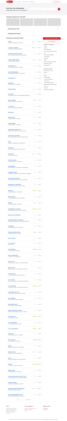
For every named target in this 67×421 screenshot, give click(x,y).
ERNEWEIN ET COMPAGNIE (14, 184)
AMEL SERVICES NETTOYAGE (15, 310)
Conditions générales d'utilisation (11, 408)
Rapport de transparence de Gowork (30, 408)
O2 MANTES (11, 226)
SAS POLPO (11, 94)
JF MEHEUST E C (12, 66)
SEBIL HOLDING (12, 100)
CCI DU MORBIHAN (12, 322)
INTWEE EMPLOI (12, 89)
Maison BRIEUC (11, 238)
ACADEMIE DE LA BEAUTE (14, 209)
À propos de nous (31, 1)
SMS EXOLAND (11, 196)
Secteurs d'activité (25, 1)
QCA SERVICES (11, 298)
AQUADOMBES (11, 166)
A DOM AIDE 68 (11, 273)
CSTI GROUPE (11, 280)
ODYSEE (10, 364)
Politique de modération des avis (11, 409)
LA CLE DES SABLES (13, 328)
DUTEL (9, 358)
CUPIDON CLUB (11, 316)
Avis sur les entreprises (18, 1)
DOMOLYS (10, 190)
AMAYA (9, 346)
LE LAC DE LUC (11, 243)
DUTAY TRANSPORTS (13, 255)
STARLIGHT (11, 333)
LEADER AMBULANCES (13, 60)
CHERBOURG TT (12, 78)
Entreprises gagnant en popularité (15, 17)
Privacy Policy (47, 419)
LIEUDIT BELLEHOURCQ (14, 135)
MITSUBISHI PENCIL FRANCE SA (15, 220)
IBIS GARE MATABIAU (13, 72)
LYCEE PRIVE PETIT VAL (14, 292)
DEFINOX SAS (11, 370)
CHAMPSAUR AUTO (12, 172)
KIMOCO (10, 203)
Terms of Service (53, 419)
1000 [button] (29, 399)
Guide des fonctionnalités (29, 409)
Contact (26, 410)
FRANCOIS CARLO (12, 382)
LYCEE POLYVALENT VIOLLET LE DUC (17, 376)
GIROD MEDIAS (11, 123)
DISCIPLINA (11, 112)
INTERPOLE (11, 148)
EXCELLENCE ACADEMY (14, 178)
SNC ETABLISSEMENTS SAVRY (15, 394)
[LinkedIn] (47, 408)
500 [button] (27, 399)
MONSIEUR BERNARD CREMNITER (16, 388)
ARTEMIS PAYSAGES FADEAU (15, 53)
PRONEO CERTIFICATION (14, 232)
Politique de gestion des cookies (11, 410)
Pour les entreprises (56, 1)
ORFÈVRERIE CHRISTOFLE (14, 129)
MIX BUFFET (11, 154)
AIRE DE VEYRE (12, 352)
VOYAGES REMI (11, 249)
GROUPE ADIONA (12, 160)
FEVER (9, 41)
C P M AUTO (11, 106)
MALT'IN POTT (11, 267)
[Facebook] (44, 408)
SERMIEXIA (10, 83)
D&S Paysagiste (11, 339)
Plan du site (8, 413)
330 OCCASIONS (12, 286)
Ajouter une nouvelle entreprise (52, 38)
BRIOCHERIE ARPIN (12, 304)
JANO (9, 141)
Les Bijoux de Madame (13, 47)
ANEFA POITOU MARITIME (14, 215)
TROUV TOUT (11, 261)
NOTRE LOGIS (11, 117)
